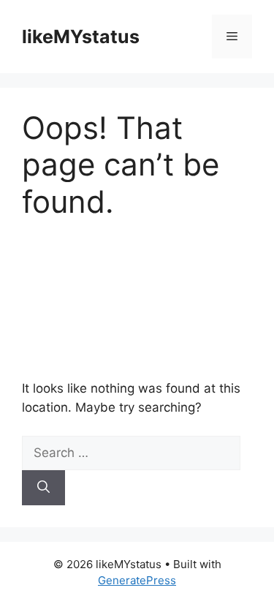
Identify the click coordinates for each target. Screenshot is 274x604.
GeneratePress (137, 580)
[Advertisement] (137, 300)
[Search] (43, 487)
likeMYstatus (81, 37)
